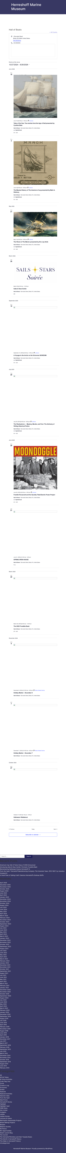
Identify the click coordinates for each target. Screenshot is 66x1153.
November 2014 (5, 1057)
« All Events (53, 32)
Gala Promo (4, 1100)
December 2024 (5, 899)
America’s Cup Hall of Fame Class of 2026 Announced (17, 865)
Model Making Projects (7, 1122)
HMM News (3, 1108)
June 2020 (3, 1002)
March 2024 (4, 915)
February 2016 (4, 1047)
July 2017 (3, 1041)
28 (1, 1075)
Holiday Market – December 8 (23, 693)
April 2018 (3, 1035)
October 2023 (4, 922)
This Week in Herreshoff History (10, 1141)
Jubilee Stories (5, 1116)
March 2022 (4, 959)
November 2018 (5, 1029)
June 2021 (3, 977)
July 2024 (3, 907)
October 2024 (4, 903)
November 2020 (5, 992)
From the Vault (5, 1098)
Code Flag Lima (5, 1081)
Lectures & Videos (6, 1118)
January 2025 (4, 897)
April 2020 (3, 1006)
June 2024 (3, 909)
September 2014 (5, 1062)
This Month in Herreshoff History (10, 1139)
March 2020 (4, 1008)
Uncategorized (5, 1143)
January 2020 (4, 1012)
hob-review (3, 1110)
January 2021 (4, 987)
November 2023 (5, 920)
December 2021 (5, 965)
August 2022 (4, 948)
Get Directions (17, 40)
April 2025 (3, 895)
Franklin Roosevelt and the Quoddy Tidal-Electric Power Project (34, 495)
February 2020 (5, 1010)
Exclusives (3, 1087)
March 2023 (4, 936)
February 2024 (5, 918)
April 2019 (3, 1024)
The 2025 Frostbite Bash (21, 626)
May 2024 (3, 911)
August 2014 (4, 1064)
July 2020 (3, 1000)
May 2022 (3, 955)
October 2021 (4, 969)
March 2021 (4, 983)
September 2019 (5, 1016)
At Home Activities (6, 1079)
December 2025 (5, 885)
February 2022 (5, 961)
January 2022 (4, 963)
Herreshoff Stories (6, 1102)
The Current (4, 1135)
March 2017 (4, 1043)
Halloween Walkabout (21, 817)
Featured (3, 1091)
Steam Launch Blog (6, 1133)
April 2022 (3, 957)
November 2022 (5, 942)
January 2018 (4, 1037)
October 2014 (4, 1059)
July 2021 (3, 975)
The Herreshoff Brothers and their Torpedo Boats (16, 1137)
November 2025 (5, 887)
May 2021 (3, 979)
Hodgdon (3, 1112)
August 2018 (4, 1031)
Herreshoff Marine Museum (26, 7)
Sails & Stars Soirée (20, 289)
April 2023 (3, 934)
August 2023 (4, 926)
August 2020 (4, 998)
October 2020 (4, 994)
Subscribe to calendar (32, 834)
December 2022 (5, 940)
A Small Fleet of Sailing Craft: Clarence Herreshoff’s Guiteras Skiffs (22, 875)
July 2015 (3, 1051)
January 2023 (4, 938)
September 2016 (5, 1045)
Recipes (2, 1124)
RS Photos (3, 1129)
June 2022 (3, 952)
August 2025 (4, 891)
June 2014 (3, 1066)
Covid (2, 1083)
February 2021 (4, 985)
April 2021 (3, 981)
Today (33, 829)
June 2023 (3, 930)
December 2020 (5, 990)
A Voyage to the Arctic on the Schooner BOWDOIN (30, 355)
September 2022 (5, 946)
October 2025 (4, 889)
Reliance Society (5, 1126)
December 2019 (5, 1014)
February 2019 (4, 1027)
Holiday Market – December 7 (23, 753)
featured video (5, 1096)
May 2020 (3, 1004)
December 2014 (5, 1055)
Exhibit (2, 1089)
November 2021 (5, 967)
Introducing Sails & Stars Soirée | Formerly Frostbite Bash (18, 867)
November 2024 (5, 901)
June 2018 (3, 1033)
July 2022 (3, 950)
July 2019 (3, 1020)
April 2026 (3, 883)
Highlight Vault (5, 1106)
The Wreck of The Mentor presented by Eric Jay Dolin (31, 242)
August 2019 (4, 1018)
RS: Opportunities (5, 1131)
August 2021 (4, 973)
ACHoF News (4, 1077)
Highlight (3, 1104)
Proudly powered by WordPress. (42, 1148)
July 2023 (3, 928)
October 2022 (4, 944)
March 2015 (4, 1053)
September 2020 (5, 996)
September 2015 (5, 1049)
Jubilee (2, 1114)
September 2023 (5, 924)
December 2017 (5, 1039)
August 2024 (4, 905)
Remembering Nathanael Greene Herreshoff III (15, 869)
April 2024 (3, 913)
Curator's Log (4, 1085)
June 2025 (3, 893)
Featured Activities (6, 1094)
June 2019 (3, 1022)
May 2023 (3, 932)
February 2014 (4, 1068)
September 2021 (5, 971)
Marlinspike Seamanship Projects (10, 1120)
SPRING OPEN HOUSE (21, 560)
